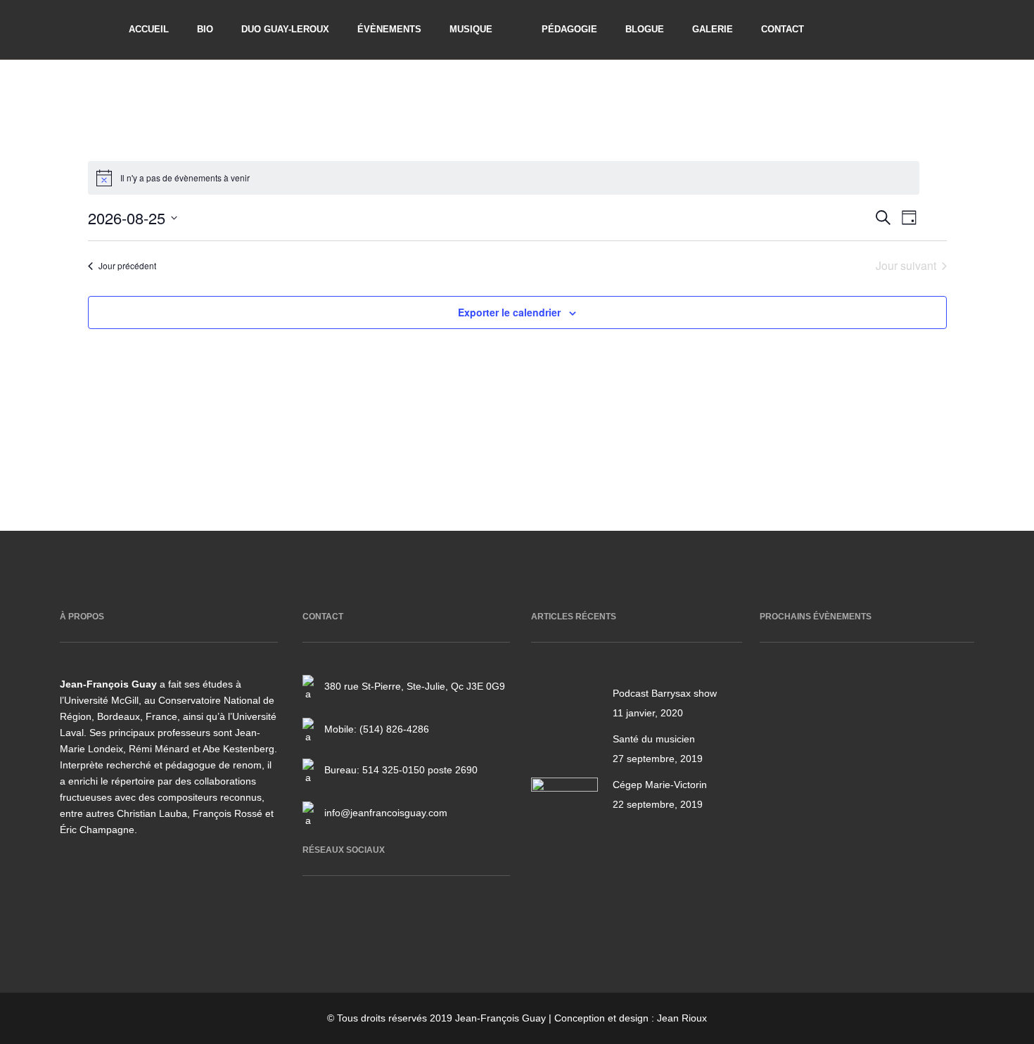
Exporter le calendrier (509, 312)
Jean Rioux (682, 1018)
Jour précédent (127, 265)
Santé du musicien (654, 739)
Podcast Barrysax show (665, 693)
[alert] (503, 178)
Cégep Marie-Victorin (660, 784)
